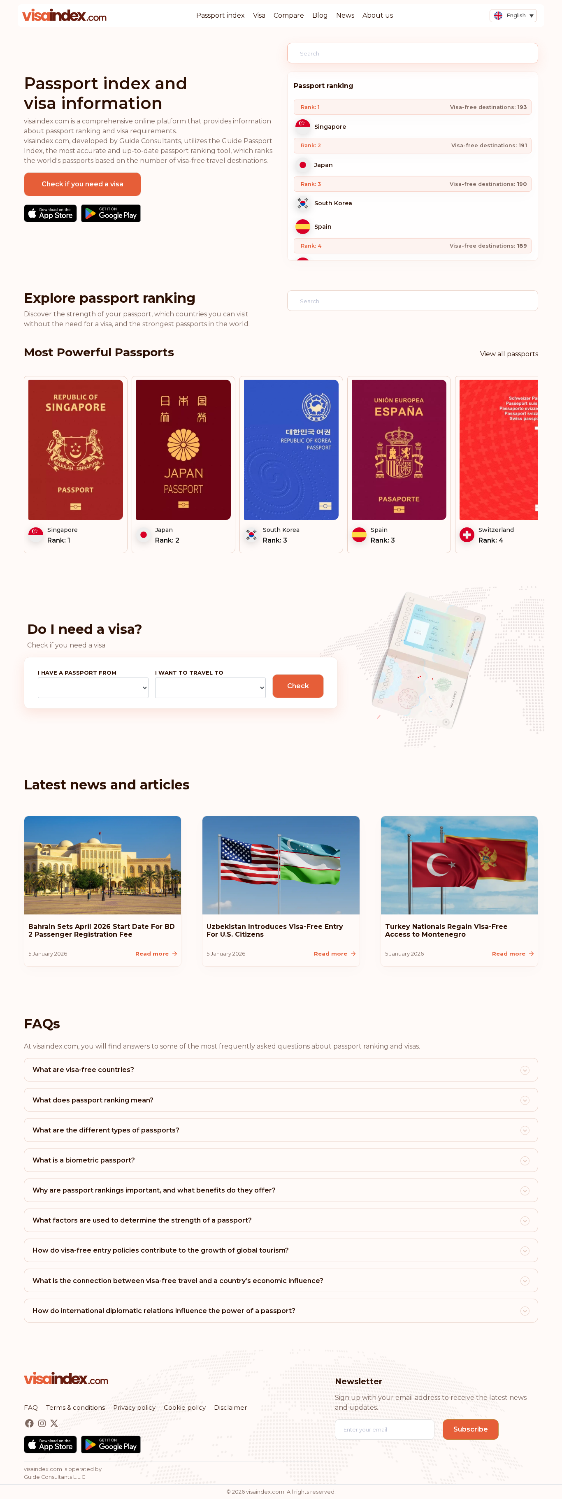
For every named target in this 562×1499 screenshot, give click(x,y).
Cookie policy (185, 1407)
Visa (259, 15)
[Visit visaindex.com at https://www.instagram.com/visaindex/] (42, 1424)
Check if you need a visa (82, 184)
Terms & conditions (75, 1407)
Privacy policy (134, 1407)
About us (377, 15)
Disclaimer (230, 1407)
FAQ (31, 1407)
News (345, 15)
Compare (289, 15)
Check (298, 686)
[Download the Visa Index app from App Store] (50, 213)
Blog (320, 15)
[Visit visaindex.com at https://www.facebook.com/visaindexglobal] (30, 1424)
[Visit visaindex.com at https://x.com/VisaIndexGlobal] (54, 1424)
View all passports (509, 354)
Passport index (220, 15)
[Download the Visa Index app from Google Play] (111, 213)
